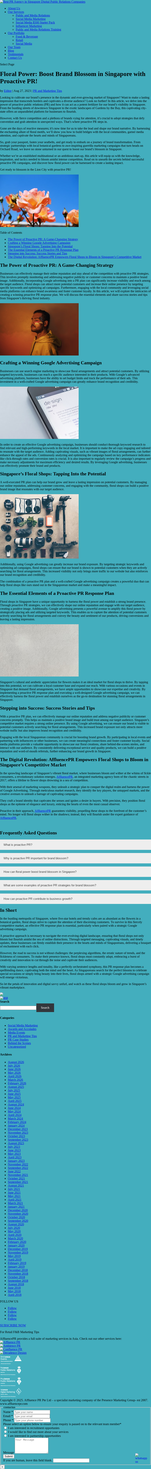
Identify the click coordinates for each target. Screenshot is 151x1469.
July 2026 (14, 1065)
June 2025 (14, 1093)
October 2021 (16, 1178)
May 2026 (14, 1072)
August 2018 (16, 1284)
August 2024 (16, 1104)
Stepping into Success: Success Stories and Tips (37, 253)
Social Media (24, 43)
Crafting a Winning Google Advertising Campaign (39, 242)
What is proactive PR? (18, 844)
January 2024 (16, 1125)
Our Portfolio (16, 33)
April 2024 (14, 1115)
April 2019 (14, 1259)
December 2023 (18, 1129)
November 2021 (18, 1175)
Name (8, 1412)
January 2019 (16, 1266)
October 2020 (16, 1217)
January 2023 (16, 1160)
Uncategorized (17, 1046)
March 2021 (15, 1203)
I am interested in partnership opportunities (34, 1435)
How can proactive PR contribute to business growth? (38, 898)
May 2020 (14, 1231)
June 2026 (14, 1069)
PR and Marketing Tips (47, 90)
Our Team (14, 47)
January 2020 (16, 1245)
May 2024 (14, 1111)
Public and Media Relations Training (38, 29)
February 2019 (17, 1263)
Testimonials (15, 54)
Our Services (16, 12)
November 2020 (18, 1213)
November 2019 (18, 1252)
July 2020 (14, 1227)
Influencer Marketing (29, 26)
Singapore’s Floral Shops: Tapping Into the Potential (40, 246)
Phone (8, 1420)
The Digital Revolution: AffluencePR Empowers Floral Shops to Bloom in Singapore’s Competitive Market (74, 257)
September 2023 (18, 1139)
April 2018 (14, 1294)
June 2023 (14, 1150)
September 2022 (18, 1168)
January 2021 (16, 1206)
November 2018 (18, 1273)
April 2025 (14, 1101)
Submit (9, 1456)
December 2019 (18, 1249)
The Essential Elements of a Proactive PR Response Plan (43, 249)
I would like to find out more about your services (37, 1432)
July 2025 (14, 1090)
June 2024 (14, 1108)
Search (4, 1001)
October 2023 (16, 1136)
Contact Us (15, 57)
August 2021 (16, 1185)
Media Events (16, 1032)
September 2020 (18, 1220)
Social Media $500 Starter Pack (35, 22)
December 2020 (18, 1210)
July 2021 (14, 1189)
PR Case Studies (18, 1039)
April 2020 (14, 1235)
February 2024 (17, 1122)
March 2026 (15, 1079)
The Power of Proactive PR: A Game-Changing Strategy (43, 239)
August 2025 (16, 1086)
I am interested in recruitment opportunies (33, 1428)
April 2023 (14, 1157)
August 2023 (16, 1143)
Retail (19, 40)
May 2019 (14, 1256)
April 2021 (14, 1199)
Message (9, 1452)
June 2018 (14, 1287)
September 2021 (18, 1182)
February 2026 (17, 1083)
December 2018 (18, 1270)
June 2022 (14, 1171)
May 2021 (14, 1196)
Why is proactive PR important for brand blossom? (36, 858)
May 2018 (14, 1291)
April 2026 (14, 1076)
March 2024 (15, 1118)
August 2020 (16, 1224)
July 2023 (14, 1146)
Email (8, 1416)
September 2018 (18, 1280)
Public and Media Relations (33, 15)
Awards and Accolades (22, 1029)
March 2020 (15, 1238)
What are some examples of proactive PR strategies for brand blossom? (50, 885)
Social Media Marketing (31, 19)
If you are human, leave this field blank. (28, 1460)
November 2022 (18, 1164)
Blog (11, 50)
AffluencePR (64, 776)
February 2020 (17, 1242)
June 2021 (14, 1192)
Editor (8, 90)
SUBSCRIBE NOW (13, 1325)
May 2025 (14, 1097)
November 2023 (18, 1132)
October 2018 (16, 1277)
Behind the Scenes (19, 1043)
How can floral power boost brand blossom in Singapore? (40, 871)
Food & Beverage (27, 36)
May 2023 (14, 1153)
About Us (14, 8)
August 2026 (16, 1062)
